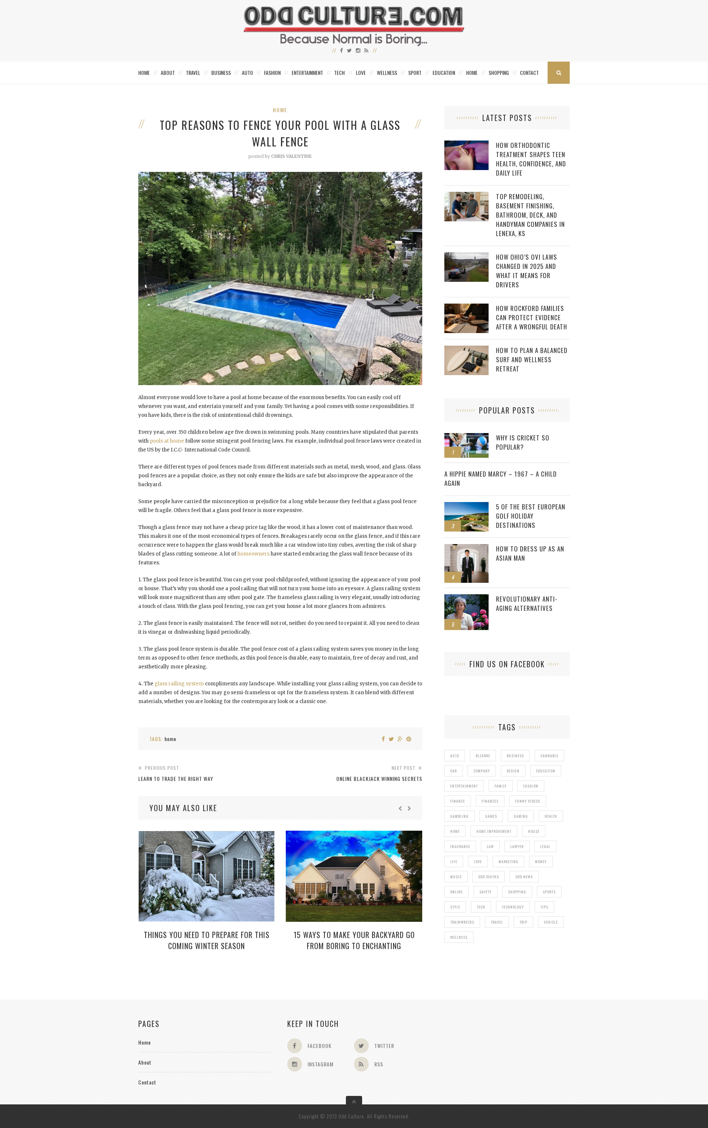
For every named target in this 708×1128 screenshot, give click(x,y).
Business (221, 72)
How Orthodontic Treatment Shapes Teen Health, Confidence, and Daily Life (531, 159)
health (551, 816)
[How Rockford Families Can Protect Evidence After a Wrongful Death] (466, 307)
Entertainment (307, 72)
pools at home (167, 441)
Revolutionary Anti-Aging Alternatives (527, 603)
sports (549, 892)
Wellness (387, 72)
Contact (529, 72)
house (533, 831)
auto (454, 755)
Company (481, 771)
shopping (517, 892)
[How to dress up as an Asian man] (466, 548)
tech (481, 907)
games (491, 816)
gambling (459, 816)
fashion (530, 786)
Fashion (272, 72)
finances (490, 801)
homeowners (253, 554)
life (453, 861)
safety (485, 892)
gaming (521, 816)
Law (490, 846)
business (515, 755)
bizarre (483, 755)
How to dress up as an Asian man (530, 553)
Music (456, 876)
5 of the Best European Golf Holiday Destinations (530, 516)
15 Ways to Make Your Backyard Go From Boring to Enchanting (354, 940)
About (168, 72)
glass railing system (179, 684)
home (170, 739)
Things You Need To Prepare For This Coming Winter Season (207, 940)
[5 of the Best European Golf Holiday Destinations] (466, 506)
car (453, 771)
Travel (193, 72)
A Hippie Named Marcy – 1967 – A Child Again (500, 478)
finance (457, 801)
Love (361, 72)
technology (513, 907)
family (500, 786)
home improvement (493, 831)
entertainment (464, 786)
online (456, 892)
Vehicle (551, 922)
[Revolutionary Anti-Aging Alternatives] (466, 598)
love (478, 861)
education (545, 771)
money (541, 861)
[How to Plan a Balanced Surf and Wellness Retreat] (466, 349)
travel (497, 922)
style (455, 907)
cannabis (549, 755)
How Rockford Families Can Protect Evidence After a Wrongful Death (531, 317)
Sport (414, 72)
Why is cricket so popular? (522, 442)
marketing (508, 861)
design (513, 771)
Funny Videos (527, 801)
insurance (460, 846)
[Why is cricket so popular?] (466, 437)
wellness (459, 937)
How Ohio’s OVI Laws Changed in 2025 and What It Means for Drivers (526, 270)
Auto (247, 72)
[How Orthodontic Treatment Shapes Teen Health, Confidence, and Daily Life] (466, 144)
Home (144, 72)
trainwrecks (462, 922)
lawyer (517, 846)
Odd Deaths (488, 876)
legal (545, 846)
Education (444, 72)
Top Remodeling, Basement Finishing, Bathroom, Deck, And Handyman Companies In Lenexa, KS (530, 215)
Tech (339, 72)
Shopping (499, 72)
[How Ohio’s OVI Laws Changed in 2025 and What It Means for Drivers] (466, 256)
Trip (523, 922)
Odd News (524, 876)
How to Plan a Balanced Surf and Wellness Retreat (532, 359)
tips (544, 907)
